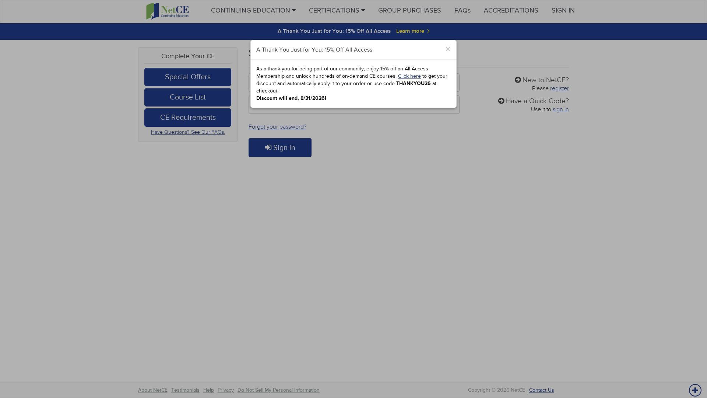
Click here (409, 76)
